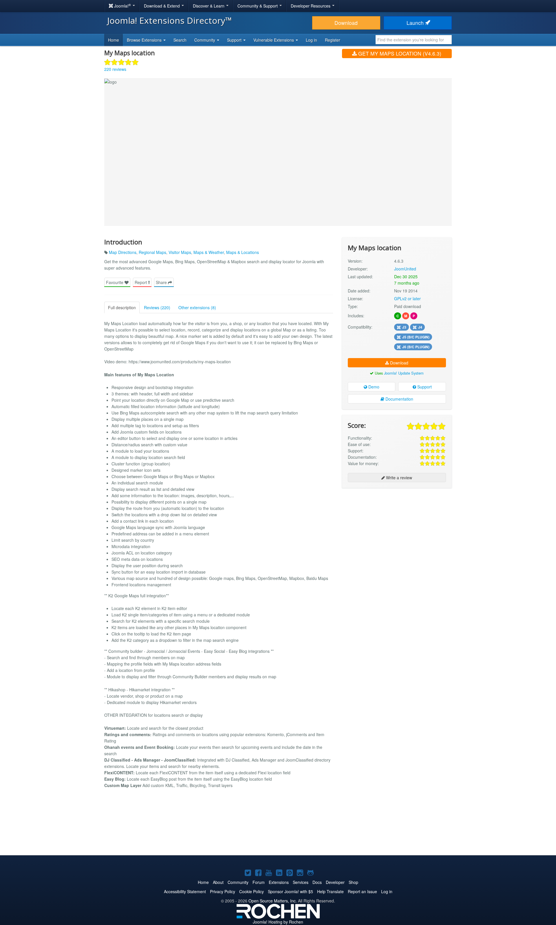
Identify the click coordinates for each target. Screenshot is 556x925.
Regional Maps (152, 252)
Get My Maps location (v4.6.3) (399, 53)
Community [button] (205, 40)
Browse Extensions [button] (145, 40)
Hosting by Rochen (278, 922)
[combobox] (414, 39)
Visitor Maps (180, 252)
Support (424, 387)
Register (332, 40)
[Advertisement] (397, 530)
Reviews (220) (157, 307)
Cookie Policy (251, 891)
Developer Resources (311, 6)
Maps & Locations (242, 252)
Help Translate (330, 891)
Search (179, 40)
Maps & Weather (208, 252)
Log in (311, 40)
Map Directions (122, 252)
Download (346, 22)
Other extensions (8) (197, 307)
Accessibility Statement (185, 891)
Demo (373, 387)
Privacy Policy (222, 891)
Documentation (398, 399)
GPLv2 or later (407, 298)
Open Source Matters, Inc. (272, 901)
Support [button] (235, 40)
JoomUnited (405, 269)
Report (141, 282)
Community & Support (258, 6)
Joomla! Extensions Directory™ (169, 20)
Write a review (398, 477)
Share (162, 282)
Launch (416, 22)
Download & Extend (162, 6)
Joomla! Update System (404, 373)
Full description (122, 307)
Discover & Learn (209, 6)
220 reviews (115, 69)
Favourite (115, 282)
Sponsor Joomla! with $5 (290, 891)
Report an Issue (362, 891)
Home (113, 40)
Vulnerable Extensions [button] (274, 40)
